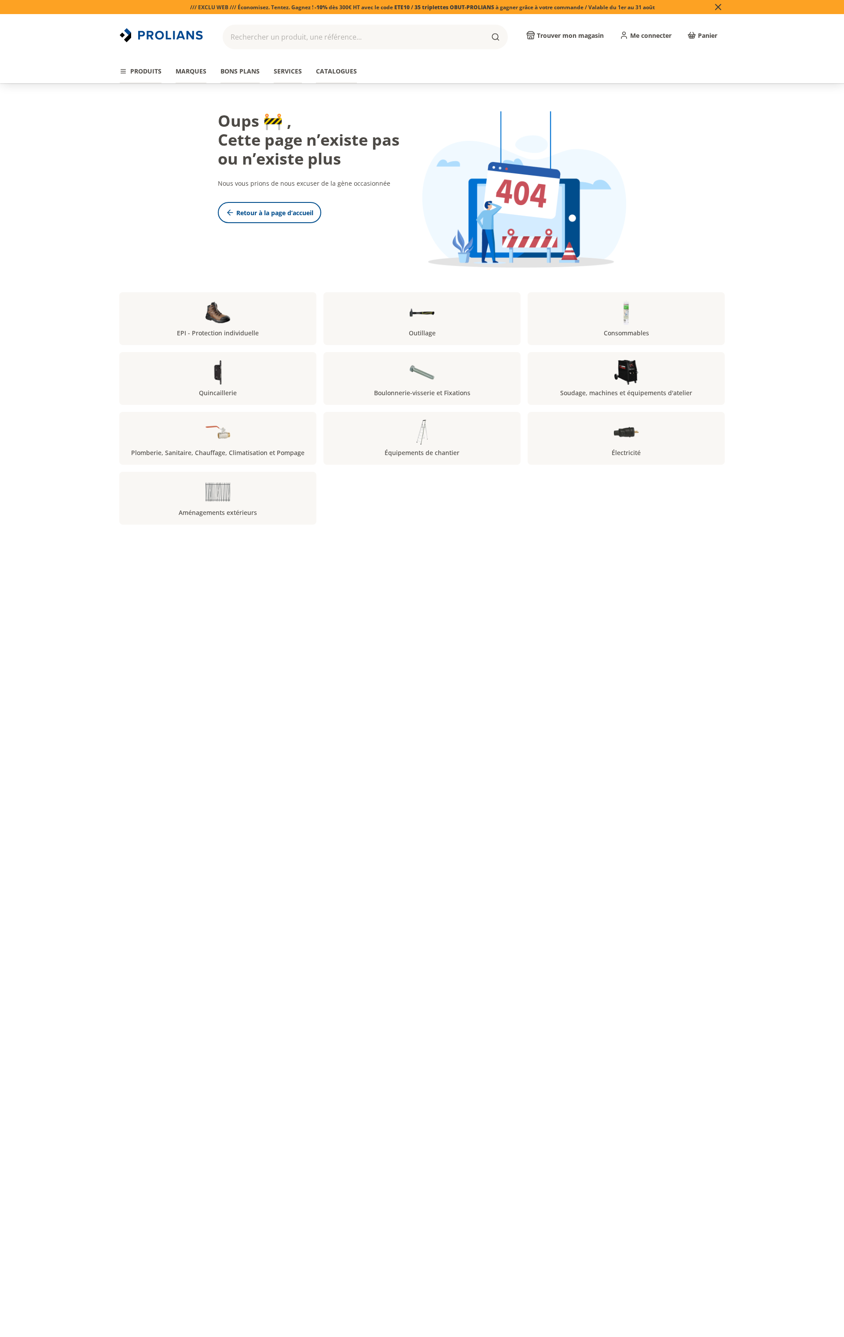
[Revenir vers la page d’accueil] (162, 35)
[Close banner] (718, 7)
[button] (365, 37)
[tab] (140, 71)
